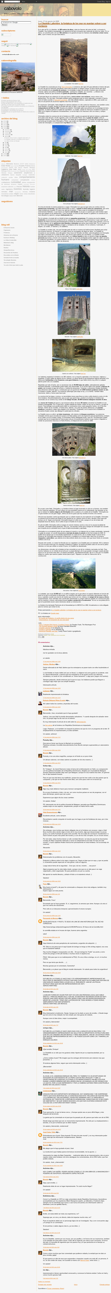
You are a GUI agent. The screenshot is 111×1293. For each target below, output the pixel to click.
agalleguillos (79, 289)
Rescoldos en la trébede (11, 255)
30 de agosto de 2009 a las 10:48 (51, 972)
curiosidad (16, 182)
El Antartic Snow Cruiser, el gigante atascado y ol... (17, 137)
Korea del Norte (26, 169)
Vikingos (10, 173)
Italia (15, 169)
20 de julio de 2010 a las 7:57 (50, 1025)
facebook (13, 45)
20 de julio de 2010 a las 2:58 (50, 989)
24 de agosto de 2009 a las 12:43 (51, 824)
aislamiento (18, 173)
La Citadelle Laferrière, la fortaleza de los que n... (17, 139)
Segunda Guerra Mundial (27, 171)
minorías (25, 192)
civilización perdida (7, 177)
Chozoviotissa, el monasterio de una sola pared (54, 620)
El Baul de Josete (9, 227)
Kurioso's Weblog (9, 237)
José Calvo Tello (49, 1132)
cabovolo (12, 8)
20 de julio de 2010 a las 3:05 (50, 1007)
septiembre (8, 134)
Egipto (12, 165)
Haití (49, 635)
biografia (18, 175)
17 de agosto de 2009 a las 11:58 (51, 661)
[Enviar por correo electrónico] (39, 637)
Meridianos (7, 245)
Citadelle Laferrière (45, 628)
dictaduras (13, 184)
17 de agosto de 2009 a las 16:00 (51, 707)
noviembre (8, 131)
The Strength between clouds (48, 626)
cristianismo (5, 182)
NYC (33, 169)
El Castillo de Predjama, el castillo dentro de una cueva (56, 618)
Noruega (4, 171)
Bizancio (16, 164)
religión (16, 194)
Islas (10, 169)
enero (6, 152)
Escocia (16, 165)
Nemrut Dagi (84, 1260)
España (21, 166)
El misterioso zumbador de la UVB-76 (12, 109)
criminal (33, 180)
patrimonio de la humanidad (58, 635)
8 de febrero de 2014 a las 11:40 (51, 1232)
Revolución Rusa (15, 171)
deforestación (81, 722)
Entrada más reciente (45, 1284)
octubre (7, 133)
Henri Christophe (67, 87)
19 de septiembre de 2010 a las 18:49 (53, 1043)
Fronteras (7, 232)
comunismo (14, 180)
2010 (5, 126)
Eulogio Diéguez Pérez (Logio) (54, 700)
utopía (11, 196)
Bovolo (45, 710)
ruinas (21, 194)
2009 (5, 128)
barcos (12, 175)
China (26, 164)
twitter (28, 44)
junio (6, 144)
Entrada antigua (105, 1284)
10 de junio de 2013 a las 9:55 (51, 1193)
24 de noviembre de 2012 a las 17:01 (52, 1142)
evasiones (4, 186)
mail (15, 44)
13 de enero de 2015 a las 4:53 (51, 1247)
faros (15, 186)
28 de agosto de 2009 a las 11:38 (51, 915)
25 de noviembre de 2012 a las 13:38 (52, 1165)
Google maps (55, 613)
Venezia (3, 173)
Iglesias (20, 167)
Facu (45, 884)
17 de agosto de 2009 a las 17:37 (51, 737)
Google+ (4, 45)
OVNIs (9, 171)
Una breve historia (9, 262)
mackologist (81, 590)
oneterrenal (47, 1091)
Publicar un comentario (44, 1281)
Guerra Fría (13, 167)
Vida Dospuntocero (50, 812)
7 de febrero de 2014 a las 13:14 (51, 1207)
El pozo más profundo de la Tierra (11, 102)
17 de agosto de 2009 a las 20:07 (51, 763)
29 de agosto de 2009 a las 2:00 (51, 937)
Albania (3, 164)
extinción (10, 186)
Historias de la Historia (11, 235)
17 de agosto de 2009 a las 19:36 (51, 750)
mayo (6, 145)
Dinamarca (32, 164)
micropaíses (18, 191)
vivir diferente (18, 196)
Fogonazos (7, 230)
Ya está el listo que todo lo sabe (13, 265)
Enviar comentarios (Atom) (55, 1288)
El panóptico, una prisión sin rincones (12, 110)
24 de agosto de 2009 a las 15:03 (51, 881)
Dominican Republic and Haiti (48, 631)
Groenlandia (4, 167)
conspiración (24, 180)
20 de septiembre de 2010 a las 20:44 (53, 1070)
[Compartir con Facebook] (43, 637)
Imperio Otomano (29, 167)
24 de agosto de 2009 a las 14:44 (51, 851)
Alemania (9, 164)
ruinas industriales (29, 194)
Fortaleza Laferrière (45, 629)
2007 (5, 155)
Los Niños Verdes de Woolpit (11, 141)
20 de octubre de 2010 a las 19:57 (52, 1129)
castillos (45, 635)
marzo (6, 149)
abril (6, 147)
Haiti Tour (80, 83)
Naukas (6, 247)
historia (26, 186)
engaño (20, 184)
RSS (2, 44)
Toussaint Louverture (60, 100)
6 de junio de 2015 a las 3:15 (50, 1278)
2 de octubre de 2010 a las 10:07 (51, 1088)
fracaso (19, 186)
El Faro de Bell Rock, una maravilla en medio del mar (17, 103)
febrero (7, 150)
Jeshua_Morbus (49, 664)
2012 (5, 123)
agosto (7, 136)
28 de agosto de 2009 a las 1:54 (51, 894)
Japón (19, 169)
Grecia (33, 166)
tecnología (5, 196)
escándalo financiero (29, 184)
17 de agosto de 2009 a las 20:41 (51, 783)
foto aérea (48, 725)
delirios (24, 182)
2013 (5, 121)
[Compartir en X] (41, 637)
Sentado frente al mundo (11, 257)
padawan (46, 691)
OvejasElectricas (9, 250)
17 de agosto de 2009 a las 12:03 (51, 688)
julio (6, 142)
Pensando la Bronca (50, 918)
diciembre (7, 129)
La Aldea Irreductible (10, 240)
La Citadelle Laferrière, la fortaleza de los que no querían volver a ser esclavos (76, 610)
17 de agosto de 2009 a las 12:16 (51, 697)
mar (11, 191)
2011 (5, 124)
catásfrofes (32, 175)
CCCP (22, 164)
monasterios (5, 194)
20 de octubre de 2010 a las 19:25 (52, 1106)
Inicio (75, 1284)
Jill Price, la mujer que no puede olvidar (13, 104)
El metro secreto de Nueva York (10, 100)
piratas (11, 194)
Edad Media (5, 166)
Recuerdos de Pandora (11, 252)
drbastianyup (81, 203)
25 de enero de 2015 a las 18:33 (51, 1267)
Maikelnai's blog (9, 242)
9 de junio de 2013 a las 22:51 (51, 1176)
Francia (27, 166)
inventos (18, 189)
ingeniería (9, 189)
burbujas (25, 175)
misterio (32, 192)
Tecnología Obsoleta (10, 260)
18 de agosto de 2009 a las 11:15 (51, 809)
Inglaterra (4, 169)
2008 (5, 154)
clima (16, 177)
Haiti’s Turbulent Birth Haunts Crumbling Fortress (54, 624)
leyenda (26, 189)
